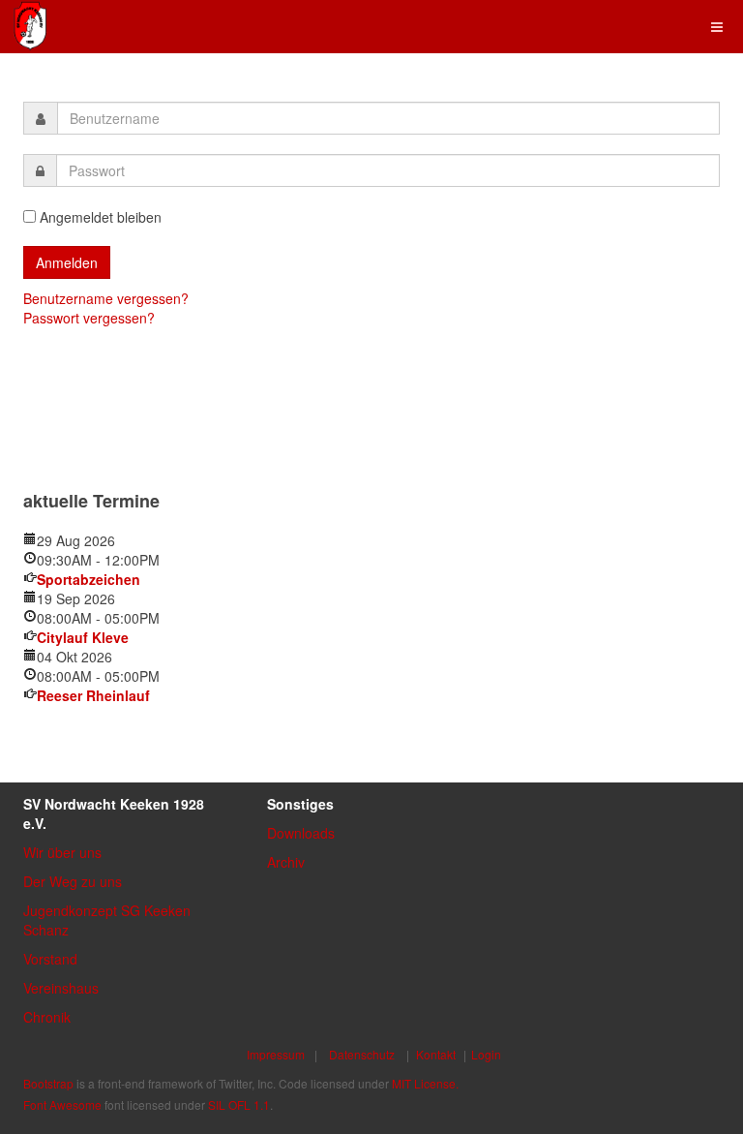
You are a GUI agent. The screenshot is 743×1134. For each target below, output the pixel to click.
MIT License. (425, 1083)
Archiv (286, 862)
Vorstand (50, 958)
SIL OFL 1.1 (239, 1104)
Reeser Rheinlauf (93, 695)
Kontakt (436, 1054)
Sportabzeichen (88, 579)
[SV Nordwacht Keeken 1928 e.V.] (30, 25)
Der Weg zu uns (72, 881)
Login (486, 1054)
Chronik (47, 1017)
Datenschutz (362, 1054)
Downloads (301, 833)
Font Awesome (62, 1104)
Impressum (276, 1054)
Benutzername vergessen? (106, 298)
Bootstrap (48, 1083)
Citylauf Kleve (83, 637)
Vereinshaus (61, 987)
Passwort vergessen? (89, 317)
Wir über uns (62, 852)
